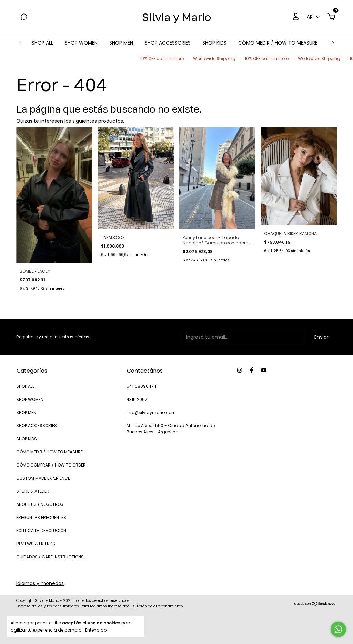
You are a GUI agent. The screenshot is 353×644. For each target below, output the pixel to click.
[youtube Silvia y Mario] (263, 370)
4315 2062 (137, 399)
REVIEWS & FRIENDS (35, 544)
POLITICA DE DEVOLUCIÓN (41, 531)
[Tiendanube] (315, 604)
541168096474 (142, 386)
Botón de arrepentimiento (160, 606)
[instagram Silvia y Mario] (239, 370)
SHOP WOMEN (81, 42)
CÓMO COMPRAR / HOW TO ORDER (51, 465)
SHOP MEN (121, 42)
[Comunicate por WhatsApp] (338, 629)
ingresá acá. (119, 606)
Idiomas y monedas (40, 583)
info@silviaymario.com (151, 412)
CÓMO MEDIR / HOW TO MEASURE (277, 42)
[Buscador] (23, 17)
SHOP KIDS (214, 42)
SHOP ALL (42, 42)
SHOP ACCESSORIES (168, 42)
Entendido (96, 630)
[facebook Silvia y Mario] (251, 370)
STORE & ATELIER (32, 491)
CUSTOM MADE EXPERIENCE (43, 478)
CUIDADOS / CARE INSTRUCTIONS (50, 557)
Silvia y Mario (176, 16)
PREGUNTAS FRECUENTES (41, 517)
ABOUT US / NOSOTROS (39, 504)
